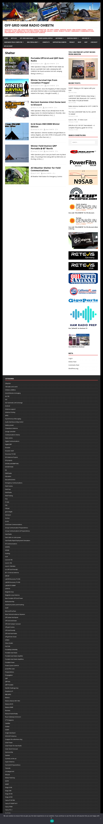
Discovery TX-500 (10, 454)
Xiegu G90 (8, 791)
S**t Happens (9, 720)
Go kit (7, 521)
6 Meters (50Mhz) (10, 390)
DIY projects (8, 460)
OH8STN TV (46, 42)
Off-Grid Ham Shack (26, 38)
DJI (6, 470)
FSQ (6, 499)
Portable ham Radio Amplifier (14, 656)
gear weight (8, 512)
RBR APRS (8, 694)
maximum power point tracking (14, 605)
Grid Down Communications (13, 524)
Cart (86, 42)
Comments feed (73, 365)
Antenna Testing (10, 412)
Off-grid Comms (10, 627)
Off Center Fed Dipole (11, 617)
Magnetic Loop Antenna (12, 595)
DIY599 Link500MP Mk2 (12, 463)
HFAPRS (7, 547)
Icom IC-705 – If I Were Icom (77, 120)
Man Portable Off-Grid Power (14, 598)
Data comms (9, 438)
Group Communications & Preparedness (17, 531)
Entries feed (72, 362)
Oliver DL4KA (9, 643)
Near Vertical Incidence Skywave (15, 614)
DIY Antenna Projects (11, 457)
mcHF (6, 608)
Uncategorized (9, 771)
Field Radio (8, 492)
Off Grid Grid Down (11, 621)
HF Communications (11, 544)
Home (6, 38)
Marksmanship (9, 601)
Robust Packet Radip (11, 714)
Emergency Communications (13, 483)
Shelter (7, 726)
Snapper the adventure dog (13, 739)
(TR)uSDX (8, 383)
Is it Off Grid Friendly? (11, 569)
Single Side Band (10, 733)
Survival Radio (72, 38)
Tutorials (7, 768)
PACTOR (7, 646)
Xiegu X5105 (8, 794)
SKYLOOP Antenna (10, 736)
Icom (6, 556)
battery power (9, 425)
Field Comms (9, 486)
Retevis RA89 (9, 707)
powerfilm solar (10, 669)
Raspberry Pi (9, 691)
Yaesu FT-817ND (10, 800)
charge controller (10, 431)
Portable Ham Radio (11, 653)
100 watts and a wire (11, 387)
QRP (6, 678)
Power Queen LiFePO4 (45, 38)
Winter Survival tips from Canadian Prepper (44, 81)
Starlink (7, 755)
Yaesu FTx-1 (8, 810)
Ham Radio (8, 534)
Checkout (94, 42)
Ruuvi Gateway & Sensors (13, 717)
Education (8, 476)
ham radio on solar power (13, 537)
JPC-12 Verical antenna (12, 572)
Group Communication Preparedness (16, 528)
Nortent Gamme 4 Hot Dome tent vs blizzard (48, 103)
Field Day (8, 489)
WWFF (7, 784)
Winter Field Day (10, 778)
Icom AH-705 (8, 560)
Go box (7, 518)
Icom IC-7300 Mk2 (10, 566)
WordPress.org (73, 368)
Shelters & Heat (32, 42)
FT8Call (7, 508)
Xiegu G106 (8, 787)
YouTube (8, 813)
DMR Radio (8, 473)
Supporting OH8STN (59, 42)
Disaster (7, 447)
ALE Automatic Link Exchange (14, 403)
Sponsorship (9, 752)
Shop (79, 42)
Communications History (12, 435)
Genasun (8, 515)
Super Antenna (9, 762)
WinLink (7, 775)
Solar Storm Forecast (11, 749)
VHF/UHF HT (85, 38)
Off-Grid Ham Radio (11, 633)
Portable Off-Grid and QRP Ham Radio (47, 59)
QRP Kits (7, 681)
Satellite (7, 723)
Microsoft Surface (10, 611)
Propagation (9, 675)
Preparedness (9, 672)
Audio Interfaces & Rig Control (14, 422)
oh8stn (7, 640)
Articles (14, 38)
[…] (42, 74)
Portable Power (10, 662)
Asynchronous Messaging (13, 419)
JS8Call (7, 576)
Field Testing (9, 496)
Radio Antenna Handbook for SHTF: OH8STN (83, 106)
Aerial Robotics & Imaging (12, 393)
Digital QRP (8, 444)
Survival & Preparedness (12, 765)
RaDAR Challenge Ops (12, 688)
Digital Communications (12, 441)
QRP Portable (9, 685)
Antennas (59, 38)
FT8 (6, 505)
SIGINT (7, 730)
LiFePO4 (7, 588)
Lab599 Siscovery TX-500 (12, 582)
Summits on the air (10, 758)
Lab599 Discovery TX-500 (12, 579)
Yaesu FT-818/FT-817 (11, 803)
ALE (6, 399)
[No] (100, 819)
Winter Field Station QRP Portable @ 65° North (44, 147)
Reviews (7, 710)
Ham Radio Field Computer (13, 42)
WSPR (7, 781)
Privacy (72, 42)
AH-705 (7, 396)
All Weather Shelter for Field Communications (46, 169)
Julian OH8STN (50, 64)
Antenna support (10, 409)
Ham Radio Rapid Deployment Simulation (17, 540)
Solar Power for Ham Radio (13, 746)
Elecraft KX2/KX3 (10, 480)
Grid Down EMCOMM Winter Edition (45, 125)
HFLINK (7, 550)
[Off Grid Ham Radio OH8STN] (51, 20)
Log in (70, 358)
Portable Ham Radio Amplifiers (14, 659)
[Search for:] (83, 142)
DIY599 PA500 (9, 467)
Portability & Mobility (11, 649)
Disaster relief (9, 451)
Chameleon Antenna (11, 428)
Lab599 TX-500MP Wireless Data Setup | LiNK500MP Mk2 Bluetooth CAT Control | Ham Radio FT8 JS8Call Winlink (82, 98)
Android (7, 406)
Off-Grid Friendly (10, 630)
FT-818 (7, 502)
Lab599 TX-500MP (10, 585)
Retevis (7, 697)
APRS (6, 415)
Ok (52, 821)
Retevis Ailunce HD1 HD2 (12, 701)
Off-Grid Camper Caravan (13, 624)
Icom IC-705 (8, 563)
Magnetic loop (9, 592)
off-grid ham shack (10, 637)
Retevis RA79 (9, 704)
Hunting (7, 553)
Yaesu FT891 (9, 807)
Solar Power (9, 742)
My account (8, 46)
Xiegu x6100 (8, 797)
